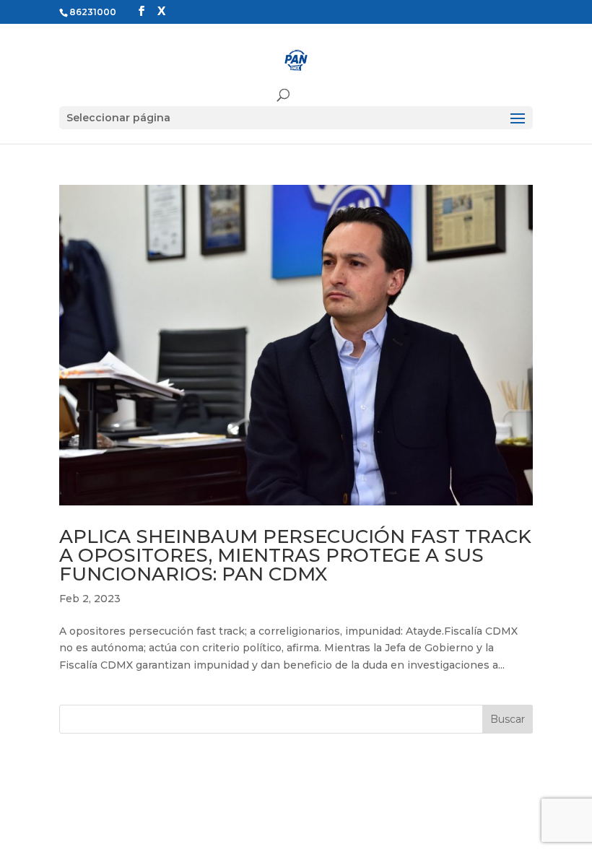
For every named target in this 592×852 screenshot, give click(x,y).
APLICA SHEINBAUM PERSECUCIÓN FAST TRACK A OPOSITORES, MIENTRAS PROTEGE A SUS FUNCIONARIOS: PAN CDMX (295, 555)
